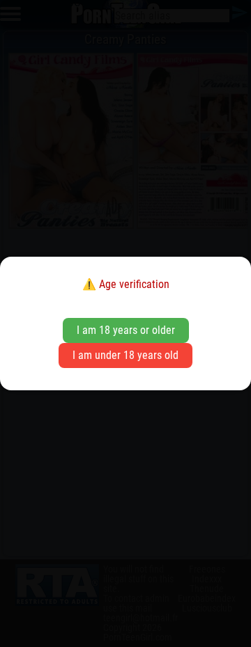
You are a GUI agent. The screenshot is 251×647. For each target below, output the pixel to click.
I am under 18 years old (125, 355)
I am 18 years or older (126, 330)
